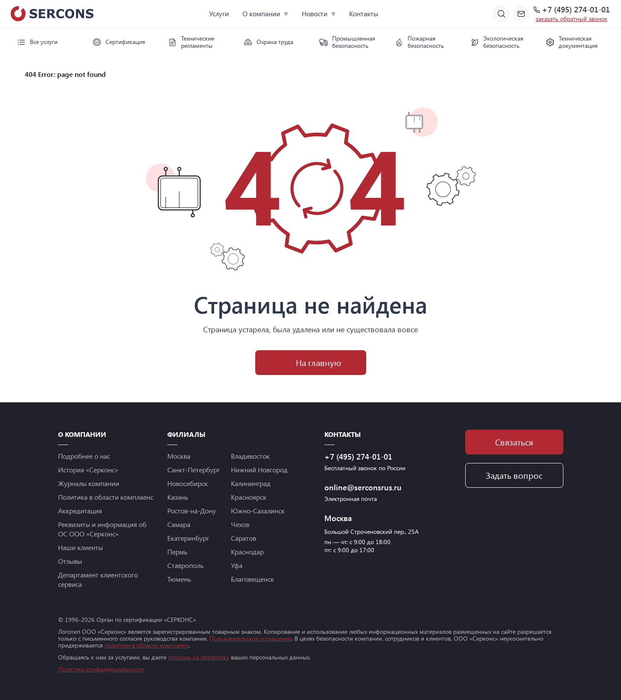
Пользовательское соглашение (251, 638)
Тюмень (179, 578)
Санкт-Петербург (193, 469)
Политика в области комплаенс (105, 496)
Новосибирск (187, 483)
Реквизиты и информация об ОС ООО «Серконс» (102, 529)
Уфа (236, 565)
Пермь (177, 551)
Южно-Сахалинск (258, 510)
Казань (177, 496)
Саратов (243, 537)
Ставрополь (185, 565)
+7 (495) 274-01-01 (576, 10)
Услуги (219, 13)
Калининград (251, 483)
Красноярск (248, 496)
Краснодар (247, 551)
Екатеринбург (188, 537)
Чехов (240, 524)
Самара (178, 524)
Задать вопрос (514, 475)
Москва (178, 455)
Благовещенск (252, 578)
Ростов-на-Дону (191, 510)
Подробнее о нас (84, 455)
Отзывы (70, 560)
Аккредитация (80, 510)
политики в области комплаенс (147, 645)
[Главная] (14, 74)
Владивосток (250, 455)
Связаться (514, 442)
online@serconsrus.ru (363, 487)
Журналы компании (88, 483)
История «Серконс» (88, 469)
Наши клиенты (80, 547)
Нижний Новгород (259, 469)
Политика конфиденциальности (101, 669)
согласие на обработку (198, 657)
